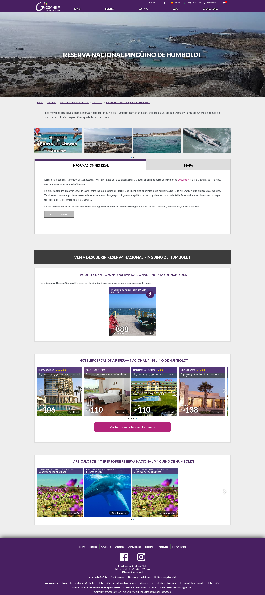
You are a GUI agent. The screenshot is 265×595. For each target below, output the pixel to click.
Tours (77, 9)
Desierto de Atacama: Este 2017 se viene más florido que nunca (57, 470)
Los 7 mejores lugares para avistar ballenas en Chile (104, 470)
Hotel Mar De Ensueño (103, 370)
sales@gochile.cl (134, 571)
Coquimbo (183, 179)
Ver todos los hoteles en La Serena (132, 427)
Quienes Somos (210, 9)
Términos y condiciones (139, 577)
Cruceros (106, 546)
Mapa (188, 165)
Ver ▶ (149, 333)
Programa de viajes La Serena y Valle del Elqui (128, 290)
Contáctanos (211, 3)
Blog (175, 9)
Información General (90, 165)
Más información (73, 513)
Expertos (150, 546)
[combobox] (163, 3)
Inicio (153, 3)
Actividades (134, 546)
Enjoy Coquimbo (197, 370)
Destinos (143, 9)
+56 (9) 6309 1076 (194, 3)
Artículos (163, 546)
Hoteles (109, 9)
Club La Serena (147, 370)
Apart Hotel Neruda (49, 370)
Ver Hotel (76, 412)
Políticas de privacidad (165, 577)
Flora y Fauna (179, 546)
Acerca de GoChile (98, 577)
